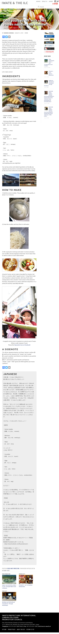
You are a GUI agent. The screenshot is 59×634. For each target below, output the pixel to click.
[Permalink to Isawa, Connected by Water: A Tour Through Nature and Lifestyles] (9, 583)
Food (16, 17)
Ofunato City (22, 574)
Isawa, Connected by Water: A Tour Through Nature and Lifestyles (9, 586)
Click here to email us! (44, 626)
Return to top (30, 629)
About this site (21, 629)
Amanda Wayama (9, 33)
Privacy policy (11, 629)
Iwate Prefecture (23, 17)
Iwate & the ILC (15, 3)
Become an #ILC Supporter (36, 9)
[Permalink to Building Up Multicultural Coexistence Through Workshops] (9, 600)
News (11, 9)
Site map (4, 629)
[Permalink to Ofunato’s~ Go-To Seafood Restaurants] (26, 583)
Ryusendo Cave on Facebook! (22, 345)
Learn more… (49, 9)
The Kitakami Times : (9, 17)
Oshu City (4, 591)
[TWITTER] (58, 1)
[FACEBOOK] (55, 1)
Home (5, 9)
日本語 (26, 33)
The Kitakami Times (21, 9)
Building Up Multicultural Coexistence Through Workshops (8, 604)
